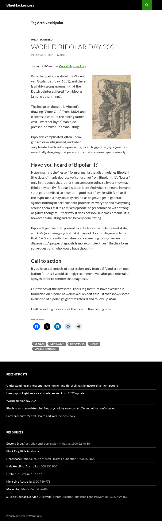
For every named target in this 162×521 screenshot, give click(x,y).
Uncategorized (42, 39)
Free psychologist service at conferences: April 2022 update (45, 393)
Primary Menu (157, 5)
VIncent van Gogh (46, 348)
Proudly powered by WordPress (24, 515)
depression (57, 343)
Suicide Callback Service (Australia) (29, 496)
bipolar (40, 343)
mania (94, 343)
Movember (13, 489)
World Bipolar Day (72, 66)
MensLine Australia (19, 481)
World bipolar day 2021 (75, 46)
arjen (63, 55)
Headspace (13, 458)
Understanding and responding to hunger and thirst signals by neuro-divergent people (62, 385)
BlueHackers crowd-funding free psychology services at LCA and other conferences (60, 408)
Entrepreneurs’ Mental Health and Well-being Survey (40, 416)
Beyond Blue (14, 443)
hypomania (77, 343)
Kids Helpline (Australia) (22, 466)
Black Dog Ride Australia (22, 451)
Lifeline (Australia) (18, 474)
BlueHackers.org (20, 5)
